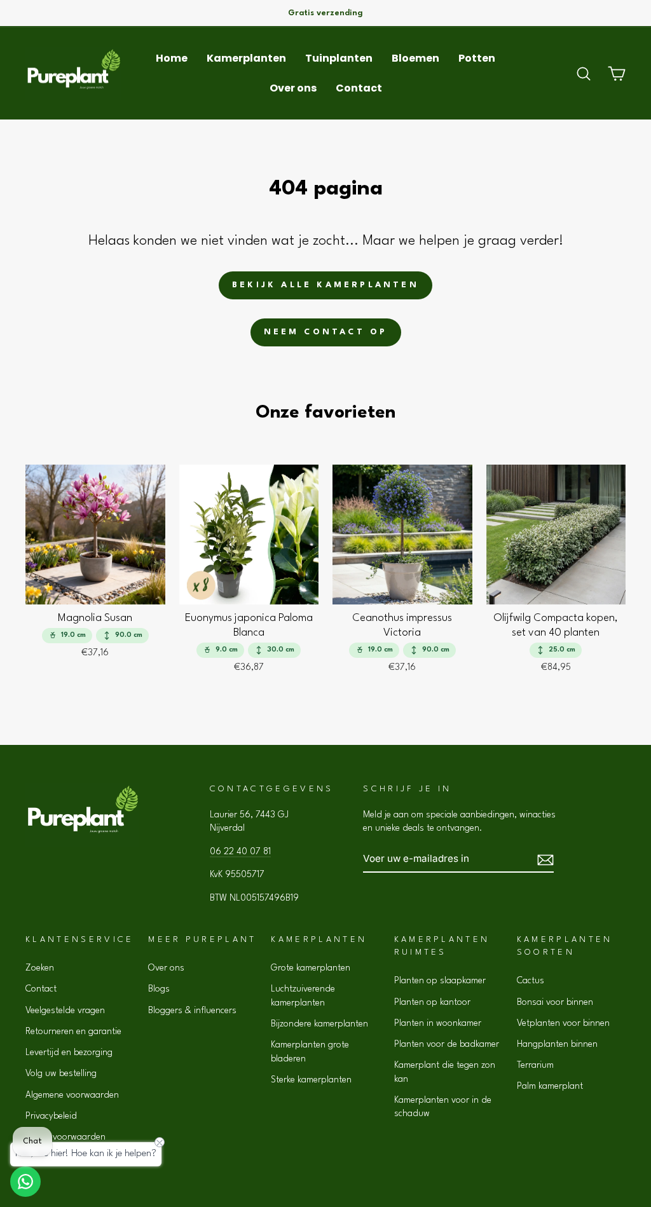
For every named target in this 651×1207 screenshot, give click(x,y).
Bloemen (415, 58)
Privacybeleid (51, 1116)
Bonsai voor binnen (555, 1002)
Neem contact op (326, 332)
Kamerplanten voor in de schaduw (442, 1107)
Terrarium (535, 1065)
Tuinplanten (339, 58)
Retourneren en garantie (73, 1031)
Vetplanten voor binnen (563, 1023)
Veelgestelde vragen (65, 1010)
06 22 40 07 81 (240, 851)
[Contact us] (25, 1181)
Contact (359, 88)
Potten (476, 58)
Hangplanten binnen (557, 1044)
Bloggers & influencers (192, 1010)
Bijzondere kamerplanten (319, 1023)
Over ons (293, 88)
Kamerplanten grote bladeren (310, 1051)
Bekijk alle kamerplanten (325, 285)
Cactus (530, 980)
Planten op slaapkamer (440, 980)
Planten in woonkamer (437, 1023)
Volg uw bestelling (61, 1073)
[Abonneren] (545, 858)
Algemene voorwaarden (72, 1095)
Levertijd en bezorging (69, 1052)
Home (172, 58)
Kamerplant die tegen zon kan (444, 1072)
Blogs (159, 989)
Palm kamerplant (550, 1086)
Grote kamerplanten (310, 968)
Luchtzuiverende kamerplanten (303, 996)
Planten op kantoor (432, 1002)
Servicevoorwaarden (65, 1137)
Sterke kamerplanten (311, 1079)
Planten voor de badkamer (446, 1044)
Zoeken (39, 968)
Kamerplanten (246, 58)
